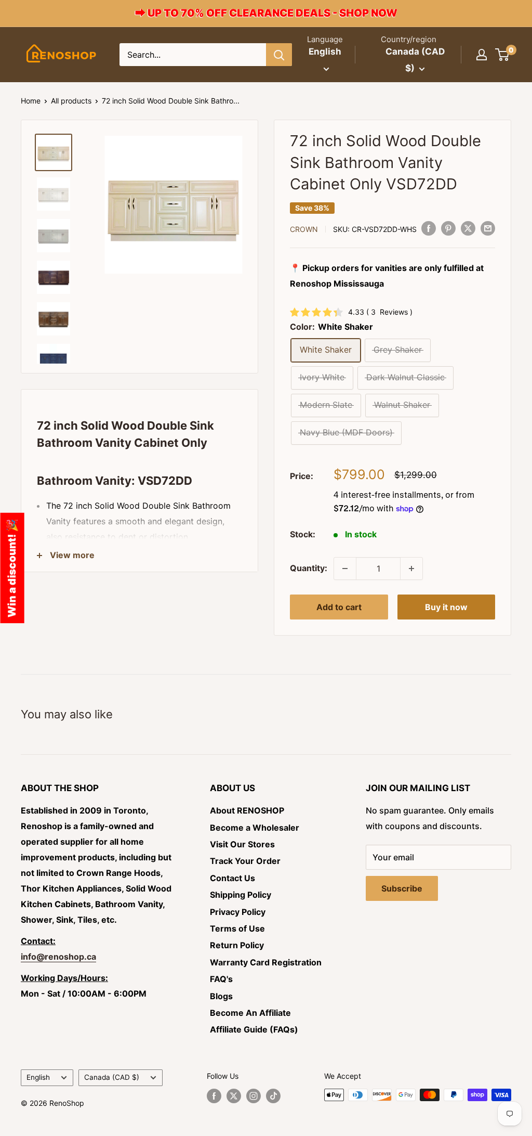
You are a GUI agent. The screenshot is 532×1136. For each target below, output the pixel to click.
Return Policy (237, 945)
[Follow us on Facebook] (214, 1096)
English (38, 1077)
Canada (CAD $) (111, 1077)
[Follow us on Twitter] (234, 1096)
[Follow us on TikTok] (273, 1096)
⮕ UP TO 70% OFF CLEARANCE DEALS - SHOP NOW (266, 13)
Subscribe (401, 888)
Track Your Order (245, 861)
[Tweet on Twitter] (468, 228)
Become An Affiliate (250, 1013)
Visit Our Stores (242, 844)
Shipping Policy (240, 894)
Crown (304, 229)
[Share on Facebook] (428, 228)
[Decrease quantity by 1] (345, 568)
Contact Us (232, 878)
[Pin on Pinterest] (448, 228)
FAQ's (221, 979)
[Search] (279, 54)
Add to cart (339, 607)
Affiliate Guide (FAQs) (254, 1029)
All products (71, 100)
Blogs (221, 996)
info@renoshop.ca (58, 956)
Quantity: (308, 568)
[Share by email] (488, 228)
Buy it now (446, 607)
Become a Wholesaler (254, 827)
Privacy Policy (237, 912)
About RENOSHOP (247, 810)
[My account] (481, 54)
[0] (502, 54)
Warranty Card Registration (266, 962)
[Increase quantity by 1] (411, 568)
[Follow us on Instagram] (253, 1096)
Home (31, 100)
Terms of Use (237, 928)
